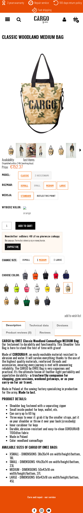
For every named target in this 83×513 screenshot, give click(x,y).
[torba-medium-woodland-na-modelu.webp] (71, 150)
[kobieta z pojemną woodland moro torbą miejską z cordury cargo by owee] (41, 150)
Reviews (45, 332)
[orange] (28, 211)
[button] (7, 19)
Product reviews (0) (18, 332)
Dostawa (62, 325)
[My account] (64, 19)
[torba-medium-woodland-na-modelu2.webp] (21, 150)
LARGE (62, 185)
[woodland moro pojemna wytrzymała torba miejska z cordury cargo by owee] (41, 93)
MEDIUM (50, 185)
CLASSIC (25, 175)
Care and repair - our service (41, 497)
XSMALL (24, 185)
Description (13, 325)
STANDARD (26, 195)
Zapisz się (12, 246)
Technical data (39, 325)
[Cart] (75, 19)
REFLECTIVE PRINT (46, 195)
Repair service (41, 2)
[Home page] (41, 20)
